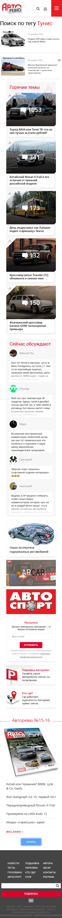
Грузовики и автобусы (13, 58)
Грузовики (14, 872)
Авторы (48, 863)
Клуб (28, 876)
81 (12, 32)
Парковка (31, 867)
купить (31, 841)
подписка (31, 893)
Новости (7, 32)
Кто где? (30, 872)
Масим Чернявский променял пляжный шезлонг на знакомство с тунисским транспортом (42, 68)
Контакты (49, 872)
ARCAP (47, 867)
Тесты (11, 867)
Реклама (48, 876)
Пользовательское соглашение (16, 915)
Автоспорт (14, 876)
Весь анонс (13, 831)
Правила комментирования (48, 915)
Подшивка (32, 863)
